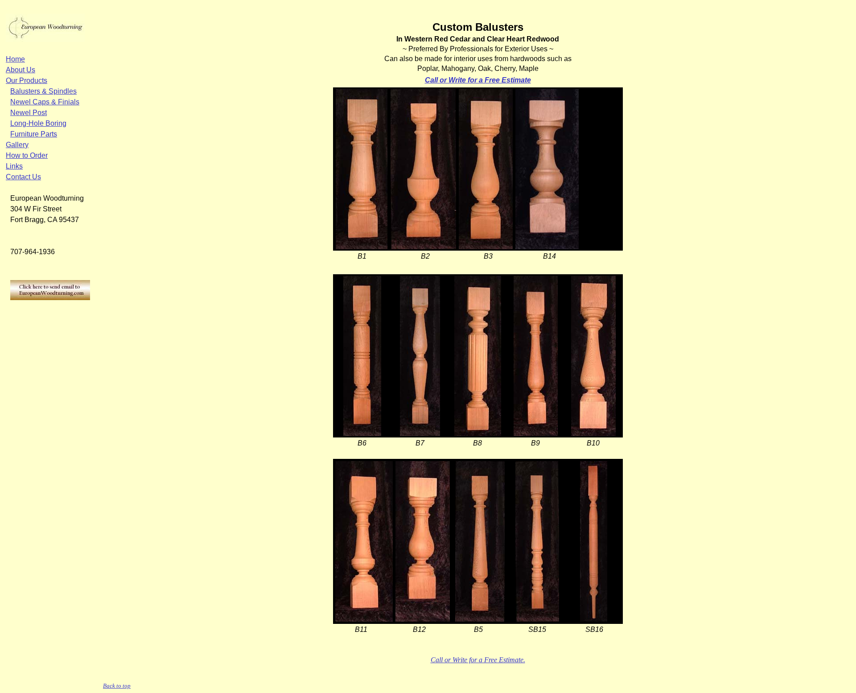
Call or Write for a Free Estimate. (478, 660)
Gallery (17, 144)
